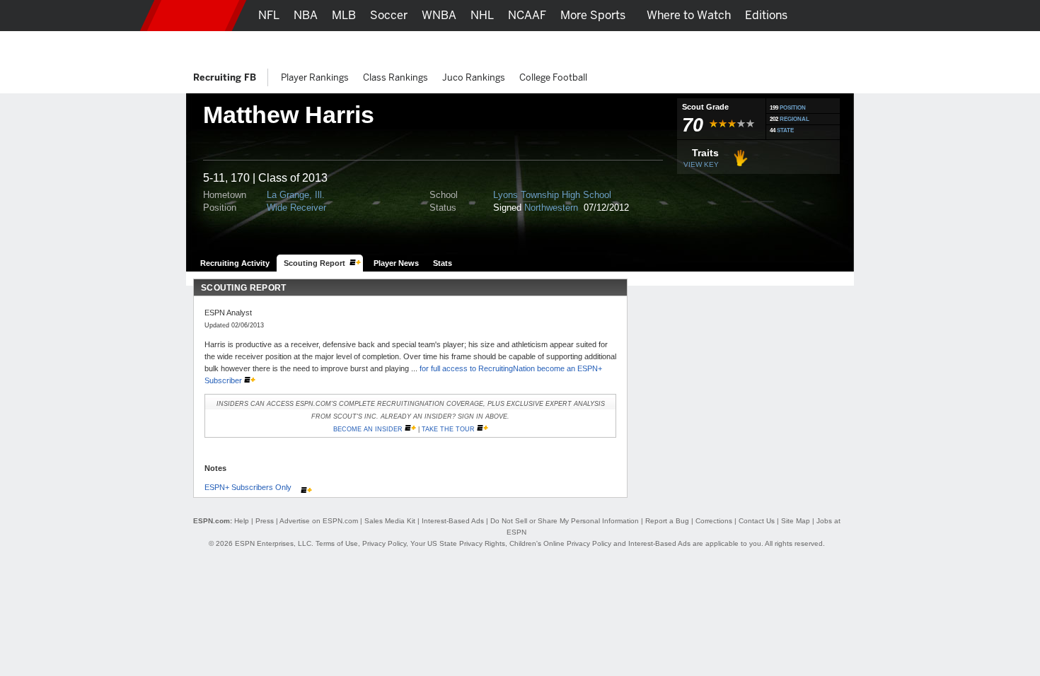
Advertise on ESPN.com (318, 521)
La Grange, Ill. (296, 195)
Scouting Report (314, 263)
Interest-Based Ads (453, 521)
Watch (727, 46)
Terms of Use (337, 543)
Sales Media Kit (389, 521)
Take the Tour (448, 429)
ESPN (193, 15)
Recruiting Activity (235, 263)
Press (264, 521)
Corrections (713, 521)
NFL (268, 15)
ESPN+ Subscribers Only (249, 487)
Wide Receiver (296, 207)
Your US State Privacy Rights (457, 543)
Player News (396, 263)
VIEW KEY (701, 164)
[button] (870, 15)
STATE (785, 130)
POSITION (793, 108)
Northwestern (552, 207)
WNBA (439, 15)
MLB (344, 15)
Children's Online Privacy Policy (560, 543)
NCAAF (527, 15)
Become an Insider (368, 429)
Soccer (389, 15)
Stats (442, 263)
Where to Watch (689, 15)
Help (241, 521)
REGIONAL (794, 119)
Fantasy (779, 46)
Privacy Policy (384, 543)
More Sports (592, 15)
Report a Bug (667, 521)
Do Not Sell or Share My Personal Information (564, 521)
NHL (482, 15)
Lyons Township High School (552, 195)
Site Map (795, 521)
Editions (766, 15)
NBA (306, 15)
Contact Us (757, 521)
